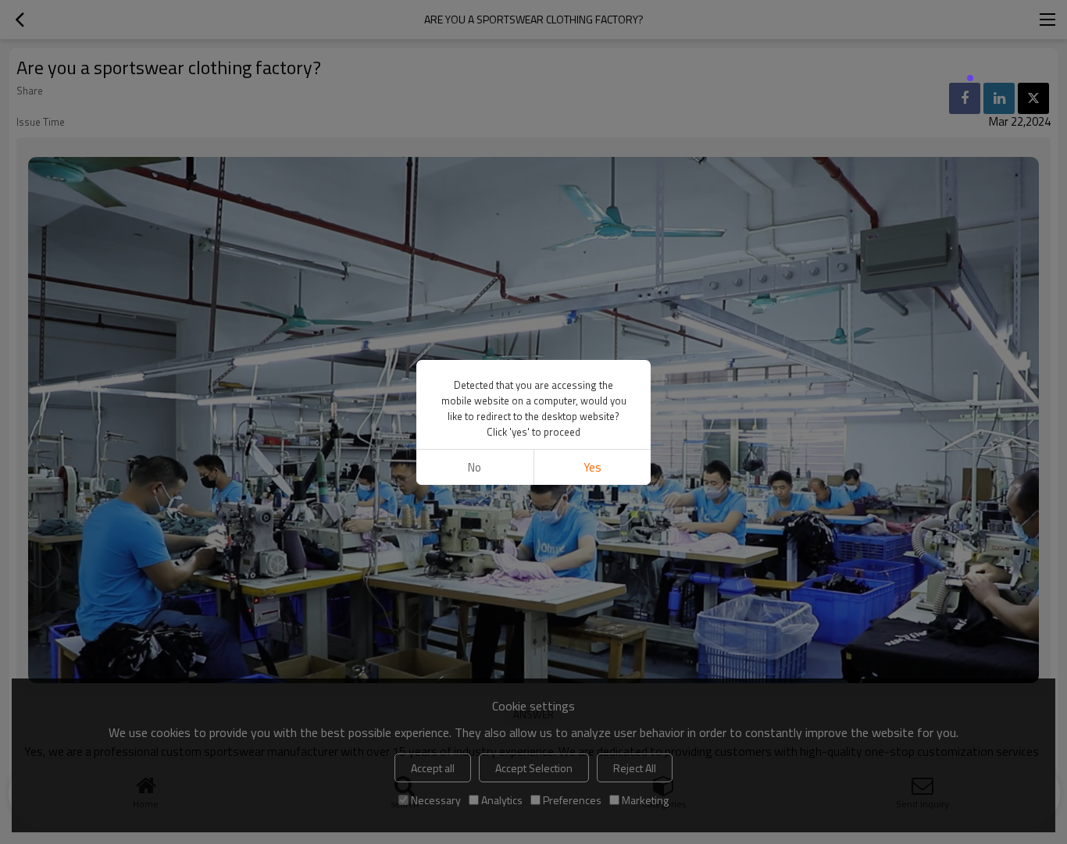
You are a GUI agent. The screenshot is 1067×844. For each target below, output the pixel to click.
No (474, 467)
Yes (592, 467)
